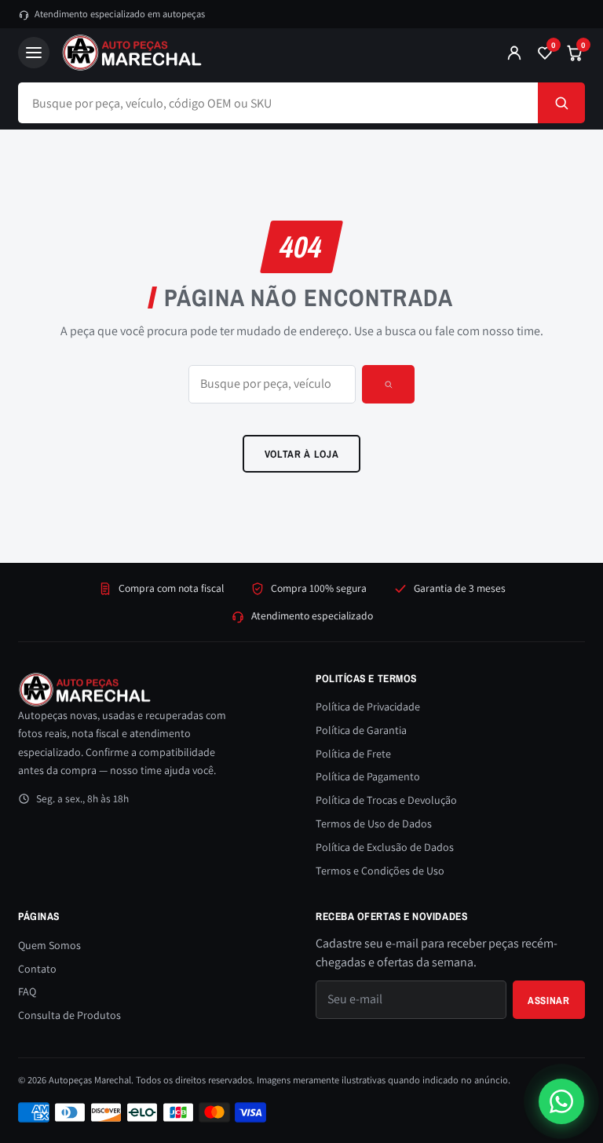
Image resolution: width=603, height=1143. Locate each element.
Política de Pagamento (368, 776)
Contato (37, 969)
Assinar (549, 1000)
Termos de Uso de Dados (374, 823)
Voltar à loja (302, 454)
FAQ (27, 991)
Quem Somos (49, 945)
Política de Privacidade (368, 706)
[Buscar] (561, 102)
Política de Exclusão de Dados (385, 847)
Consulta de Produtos (69, 1015)
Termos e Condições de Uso (380, 871)
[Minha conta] (514, 52)
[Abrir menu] (33, 52)
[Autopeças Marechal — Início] (270, 53)
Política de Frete (353, 754)
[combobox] (278, 102)
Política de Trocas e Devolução (386, 800)
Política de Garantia (361, 730)
